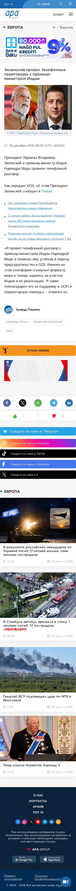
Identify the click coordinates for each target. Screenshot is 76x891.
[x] (31, 822)
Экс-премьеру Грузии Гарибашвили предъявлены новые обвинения (32, 205)
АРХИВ (38, 806)
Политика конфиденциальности (49, 877)
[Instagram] (24, 822)
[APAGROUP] (38, 849)
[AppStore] (52, 860)
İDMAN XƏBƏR (38, 350)
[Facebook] (17, 822)
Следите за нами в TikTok (28, 453)
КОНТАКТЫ (38, 801)
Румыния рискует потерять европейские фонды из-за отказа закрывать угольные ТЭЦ (39, 236)
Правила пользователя (13, 877)
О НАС (38, 795)
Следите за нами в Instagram (30, 443)
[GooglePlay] (24, 860)
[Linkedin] (51, 822)
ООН (9, 331)
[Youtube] (38, 822)
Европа (66, 27)
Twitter (47, 191)
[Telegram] (44, 822)
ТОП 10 (38, 812)
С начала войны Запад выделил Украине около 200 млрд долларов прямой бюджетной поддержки (36, 221)
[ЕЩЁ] (70, 14)
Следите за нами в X (24, 474)
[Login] (70, 4)
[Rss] (58, 822)
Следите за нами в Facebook (30, 464)
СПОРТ (58, 14)
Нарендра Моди (16, 321)
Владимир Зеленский (48, 321)
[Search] (60, 4)
